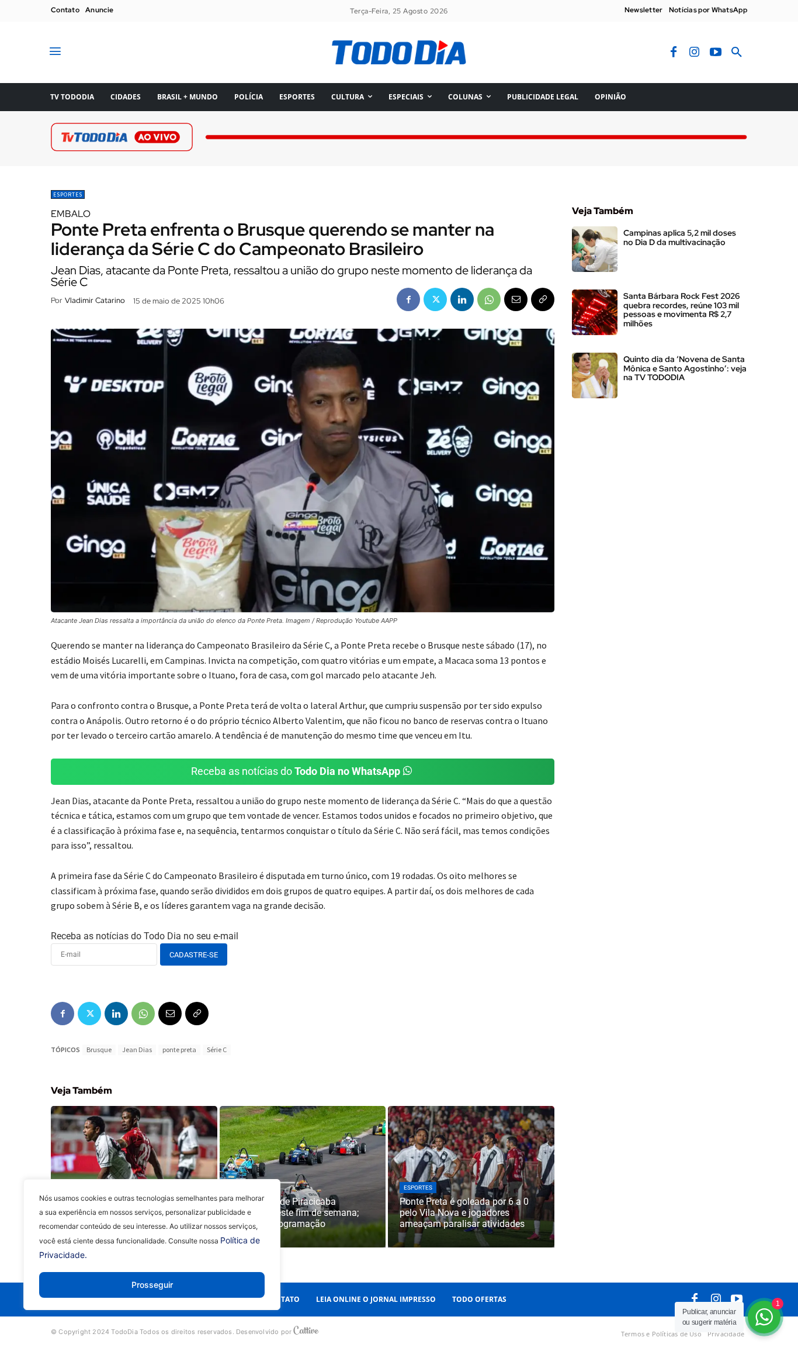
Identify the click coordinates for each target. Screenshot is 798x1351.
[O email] (516, 299)
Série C (217, 1049)
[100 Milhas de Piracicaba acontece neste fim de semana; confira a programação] (303, 1176)
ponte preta (179, 1049)
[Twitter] (435, 299)
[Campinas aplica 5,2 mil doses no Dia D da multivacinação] (594, 249)
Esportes (67, 194)
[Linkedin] (462, 299)
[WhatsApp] (489, 299)
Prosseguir (152, 1285)
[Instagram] (694, 52)
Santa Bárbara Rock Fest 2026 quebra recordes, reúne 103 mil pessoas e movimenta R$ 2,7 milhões (681, 309)
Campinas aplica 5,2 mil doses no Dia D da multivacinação (679, 237)
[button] (736, 52)
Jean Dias (137, 1049)
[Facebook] (673, 52)
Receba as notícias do (295, 771)
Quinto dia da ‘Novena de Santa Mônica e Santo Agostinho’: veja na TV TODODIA (685, 368)
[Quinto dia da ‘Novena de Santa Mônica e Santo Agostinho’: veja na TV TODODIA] (594, 375)
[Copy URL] (542, 299)
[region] (151, 1253)
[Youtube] (715, 52)
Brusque (99, 1049)
